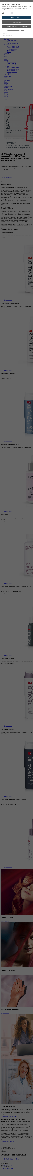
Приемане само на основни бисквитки (16, 26)
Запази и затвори (16, 22)
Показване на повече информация (16, 30)
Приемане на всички (16, 17)
